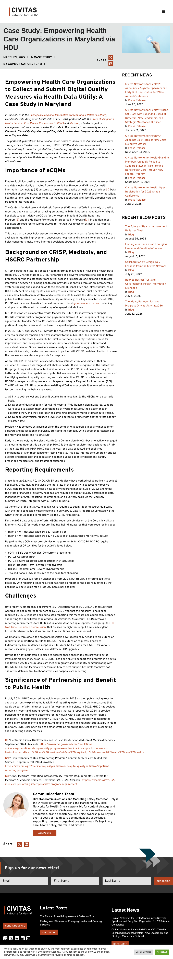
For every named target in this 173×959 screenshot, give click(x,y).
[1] (107, 189)
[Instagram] (5, 938)
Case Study (43, 57)
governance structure (86, 303)
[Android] (17, 938)
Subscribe (163, 881)
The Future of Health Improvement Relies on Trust (67, 916)
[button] (163, 11)
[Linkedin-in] (23, 938)
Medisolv (74, 123)
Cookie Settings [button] (143, 952)
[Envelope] (28, 938)
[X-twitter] (11, 938)
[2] (17, 220)
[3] (87, 220)
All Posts (44, 833)
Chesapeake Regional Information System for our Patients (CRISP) (67, 115)
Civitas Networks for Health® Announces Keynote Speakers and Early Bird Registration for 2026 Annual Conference (141, 921)
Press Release (137, 100)
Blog (131, 234)
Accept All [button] (162, 952)
